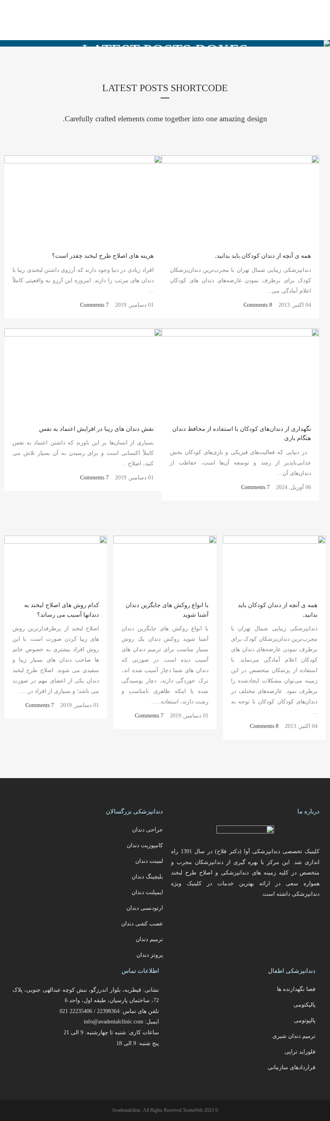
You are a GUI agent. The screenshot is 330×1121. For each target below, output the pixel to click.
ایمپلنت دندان (147, 892)
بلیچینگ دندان (147, 877)
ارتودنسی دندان (144, 908)
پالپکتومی (304, 1005)
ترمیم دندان (149, 939)
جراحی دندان (147, 830)
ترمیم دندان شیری (294, 1036)
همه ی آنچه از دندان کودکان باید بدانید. (263, 256)
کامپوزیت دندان (145, 845)
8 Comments (257, 305)
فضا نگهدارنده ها (296, 989)
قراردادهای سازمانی (292, 1067)
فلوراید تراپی (300, 1052)
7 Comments (94, 305)
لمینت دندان (149, 861)
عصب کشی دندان (142, 924)
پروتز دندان (149, 955)
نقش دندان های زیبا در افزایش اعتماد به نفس (96, 429)
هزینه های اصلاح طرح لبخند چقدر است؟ (103, 256)
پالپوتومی (305, 1020)
